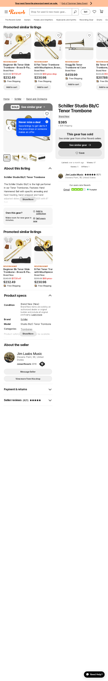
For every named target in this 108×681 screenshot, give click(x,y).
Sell (85, 12)
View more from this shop (28, 379)
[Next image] (27, 45)
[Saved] (94, 12)
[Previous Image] (9, 128)
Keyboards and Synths (66, 20)
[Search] (75, 11)
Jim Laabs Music (74, 174)
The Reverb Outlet (13, 20)
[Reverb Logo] (17, 11)
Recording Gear (86, 20)
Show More (27, 199)
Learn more (36, 314)
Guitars (27, 20)
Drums (99, 20)
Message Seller (27, 372)
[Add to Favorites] (27, 35)
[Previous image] (7, 45)
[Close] (47, 122)
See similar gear (31, 107)
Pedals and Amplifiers (43, 20)
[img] (90, 174)
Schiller (24, 319)
